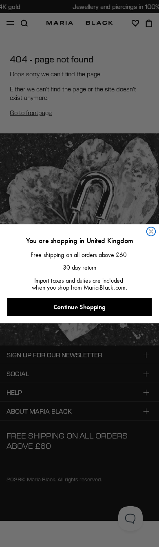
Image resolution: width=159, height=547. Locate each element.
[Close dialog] (151, 231)
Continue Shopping (79, 307)
